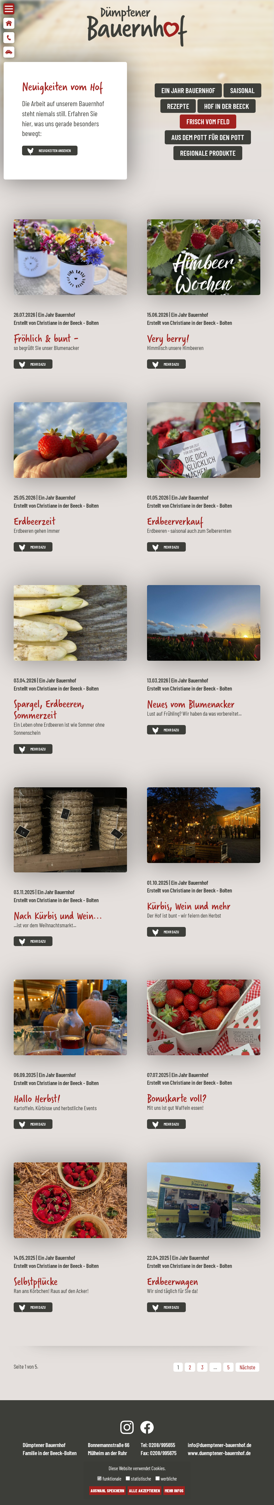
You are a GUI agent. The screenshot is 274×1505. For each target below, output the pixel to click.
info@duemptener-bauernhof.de (219, 1444)
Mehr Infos (174, 1490)
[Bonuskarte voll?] (203, 1016)
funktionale (111, 1479)
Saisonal (242, 90)
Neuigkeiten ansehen (55, 150)
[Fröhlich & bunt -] (70, 256)
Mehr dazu (38, 364)
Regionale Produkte (208, 153)
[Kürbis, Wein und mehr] (203, 824)
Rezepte (178, 106)
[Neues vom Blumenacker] (203, 622)
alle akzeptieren (144, 1490)
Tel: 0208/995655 (158, 1444)
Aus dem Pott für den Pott (207, 137)
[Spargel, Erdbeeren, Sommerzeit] (70, 622)
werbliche (168, 1479)
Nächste (247, 1367)
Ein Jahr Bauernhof (188, 90)
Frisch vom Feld (208, 121)
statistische (140, 1479)
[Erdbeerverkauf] (203, 439)
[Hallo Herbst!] (70, 1016)
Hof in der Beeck (226, 106)
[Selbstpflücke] (70, 1199)
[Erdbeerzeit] (70, 439)
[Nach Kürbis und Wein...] (70, 829)
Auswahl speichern (107, 1490)
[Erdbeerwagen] (203, 1199)
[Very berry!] (203, 256)
